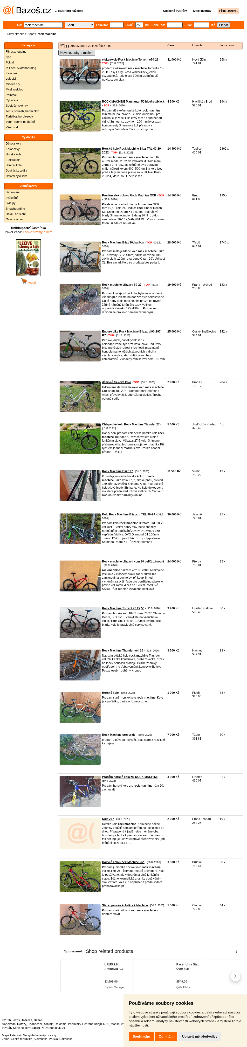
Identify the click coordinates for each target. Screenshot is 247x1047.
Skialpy (10, 203)
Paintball (11, 95)
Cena (171, 45)
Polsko (53, 1039)
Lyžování (12, 198)
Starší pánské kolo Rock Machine (125, 905)
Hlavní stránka (15, 34)
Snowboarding (15, 208)
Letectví (11, 78)
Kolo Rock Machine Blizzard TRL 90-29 (128, 514)
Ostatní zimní (14, 219)
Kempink (11, 73)
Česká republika (21, 1039)
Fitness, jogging (16, 51)
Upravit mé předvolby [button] (199, 1036)
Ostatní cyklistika (16, 176)
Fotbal (10, 62)
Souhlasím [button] (141, 1036)
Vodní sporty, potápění (20, 122)
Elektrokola (13, 160)
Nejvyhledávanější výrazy (39, 1035)
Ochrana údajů (92, 1024)
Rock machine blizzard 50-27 (122, 284)
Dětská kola (13, 143)
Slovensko (41, 1039)
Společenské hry (17, 105)
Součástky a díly (16, 170)
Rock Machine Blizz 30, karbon (123, 242)
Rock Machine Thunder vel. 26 (122, 650)
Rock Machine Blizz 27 (117, 471)
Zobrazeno (227, 45)
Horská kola (13, 154)
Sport (30, 34)
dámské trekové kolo (116, 382)
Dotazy (21, 1024)
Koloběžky (13, 149)
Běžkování (13, 192)
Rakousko (66, 1039)
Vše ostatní (13, 127)
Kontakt (48, 1024)
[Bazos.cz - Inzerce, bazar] (27, 13)
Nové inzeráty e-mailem (76, 53)
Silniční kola (14, 165)
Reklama (61, 1024)
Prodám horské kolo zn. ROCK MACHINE (130, 777)
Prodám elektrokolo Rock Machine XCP (129, 195)
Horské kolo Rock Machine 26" (123, 862)
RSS (106, 1024)
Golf (8, 57)
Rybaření (12, 100)
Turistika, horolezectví (20, 116)
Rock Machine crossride (119, 734)
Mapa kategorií (11, 1035)
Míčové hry (13, 84)
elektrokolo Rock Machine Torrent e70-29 (130, 59)
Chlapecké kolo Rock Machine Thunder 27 (131, 424)
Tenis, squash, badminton (22, 111)
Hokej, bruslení (16, 214)
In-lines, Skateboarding (21, 68)
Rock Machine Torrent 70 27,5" (123, 608)
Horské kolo (110, 692)
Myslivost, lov (14, 89)
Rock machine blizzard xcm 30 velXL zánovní (133, 561)
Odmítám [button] (166, 1036)
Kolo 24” (108, 819)
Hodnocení (34, 1024)
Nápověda (9, 1024)
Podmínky (74, 1024)
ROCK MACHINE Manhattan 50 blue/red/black (133, 101)
